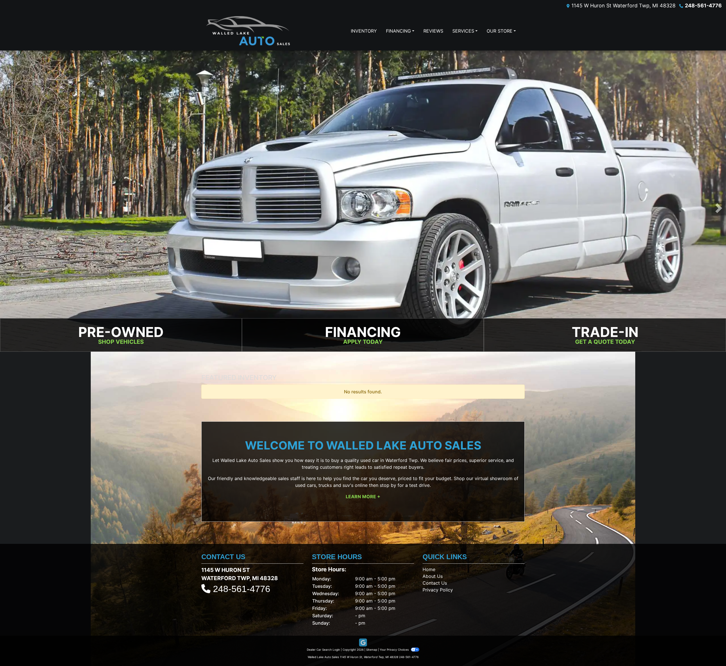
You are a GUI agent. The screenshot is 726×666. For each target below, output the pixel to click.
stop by (388, 486)
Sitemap (371, 650)
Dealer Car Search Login (323, 650)
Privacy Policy (438, 590)
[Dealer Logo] (248, 31)
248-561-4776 (703, 6)
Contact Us (435, 584)
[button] (7, 209)
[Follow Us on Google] (363, 643)
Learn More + (363, 497)
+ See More (514, 379)
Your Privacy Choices (395, 650)
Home (429, 570)
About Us (433, 577)
